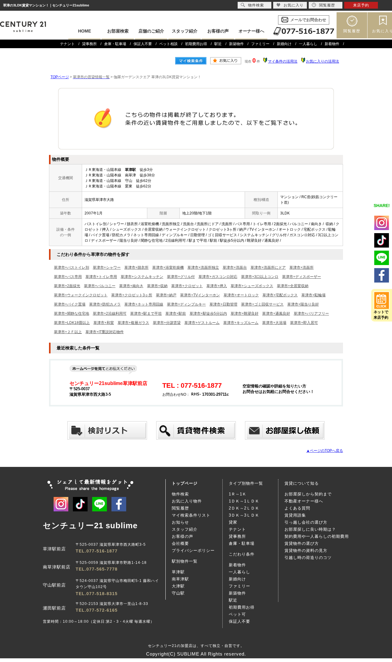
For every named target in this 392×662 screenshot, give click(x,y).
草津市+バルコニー (99, 286)
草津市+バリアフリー (311, 313)
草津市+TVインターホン (200, 295)
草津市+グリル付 (181, 277)
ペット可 (237, 614)
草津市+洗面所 (301, 267)
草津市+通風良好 (276, 313)
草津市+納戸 (166, 295)
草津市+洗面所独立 (203, 267)
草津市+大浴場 (274, 323)
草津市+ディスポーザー (301, 277)
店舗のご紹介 (151, 31)
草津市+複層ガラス (133, 323)
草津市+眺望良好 (244, 313)
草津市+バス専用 (68, 277)
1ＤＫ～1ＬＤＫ (244, 501)
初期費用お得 (196, 44)
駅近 (218, 44)
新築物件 (236, 44)
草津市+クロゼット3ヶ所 (131, 295)
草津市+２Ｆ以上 (68, 332)
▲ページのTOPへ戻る (324, 450)
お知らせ (180, 522)
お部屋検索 (118, 31)
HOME (84, 31)
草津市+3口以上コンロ (259, 277)
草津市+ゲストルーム (202, 323)
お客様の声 (218, 31)
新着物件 (332, 44)
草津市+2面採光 (67, 286)
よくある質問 (297, 508)
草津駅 (178, 572)
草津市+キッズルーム (240, 323)
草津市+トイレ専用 (101, 277)
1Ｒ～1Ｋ (238, 494)
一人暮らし (308, 44)
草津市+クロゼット (187, 286)
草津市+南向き (131, 286)
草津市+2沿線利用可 (109, 313)
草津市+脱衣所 (136, 267)
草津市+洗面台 (235, 267)
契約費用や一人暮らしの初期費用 (317, 536)
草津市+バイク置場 (69, 304)
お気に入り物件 (187, 501)
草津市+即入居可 (304, 323)
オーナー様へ (251, 31)
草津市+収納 (157, 286)
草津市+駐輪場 (313, 295)
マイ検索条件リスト (191, 515)
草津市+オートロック (241, 295)
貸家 (233, 522)
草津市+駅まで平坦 (146, 313)
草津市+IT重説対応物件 (104, 332)
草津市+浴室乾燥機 (168, 267)
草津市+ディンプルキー (186, 304)
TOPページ (60, 77)
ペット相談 (168, 44)
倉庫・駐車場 (115, 44)
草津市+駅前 (175, 313)
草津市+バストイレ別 (71, 267)
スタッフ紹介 (185, 31)
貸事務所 (89, 44)
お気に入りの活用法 (322, 61)
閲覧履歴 (351, 31)
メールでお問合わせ (308, 19)
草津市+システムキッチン (142, 277)
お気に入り (293, 5)
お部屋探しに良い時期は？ (310, 529)
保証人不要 (143, 44)
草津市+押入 (216, 286)
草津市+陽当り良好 (303, 304)
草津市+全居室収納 (292, 286)
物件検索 (180, 494)
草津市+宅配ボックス (280, 295)
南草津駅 (180, 579)
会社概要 (180, 543)
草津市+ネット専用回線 (143, 304)
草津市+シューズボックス (252, 286)
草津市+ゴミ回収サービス (262, 304)
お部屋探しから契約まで (308, 494)
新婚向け (284, 44)
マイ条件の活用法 (282, 61)
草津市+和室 (103, 323)
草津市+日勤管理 (223, 304)
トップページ (185, 483)
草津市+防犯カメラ (105, 304)
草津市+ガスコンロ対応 (217, 277)
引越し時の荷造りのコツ (308, 557)
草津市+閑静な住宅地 (71, 313)
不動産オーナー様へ (304, 501)
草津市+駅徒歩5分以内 (208, 313)
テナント (67, 44)
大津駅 (178, 586)
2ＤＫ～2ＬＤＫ (244, 508)
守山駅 (178, 593)
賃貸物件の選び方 (302, 543)
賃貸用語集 (295, 515)
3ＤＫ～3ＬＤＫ (244, 515)
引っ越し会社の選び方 (306, 522)
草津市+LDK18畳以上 (72, 323)
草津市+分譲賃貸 (167, 323)
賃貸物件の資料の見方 (306, 550)
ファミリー (260, 44)
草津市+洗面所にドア (268, 267)
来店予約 (361, 5)
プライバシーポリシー (193, 550)
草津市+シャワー (107, 267)
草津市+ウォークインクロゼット (80, 295)
